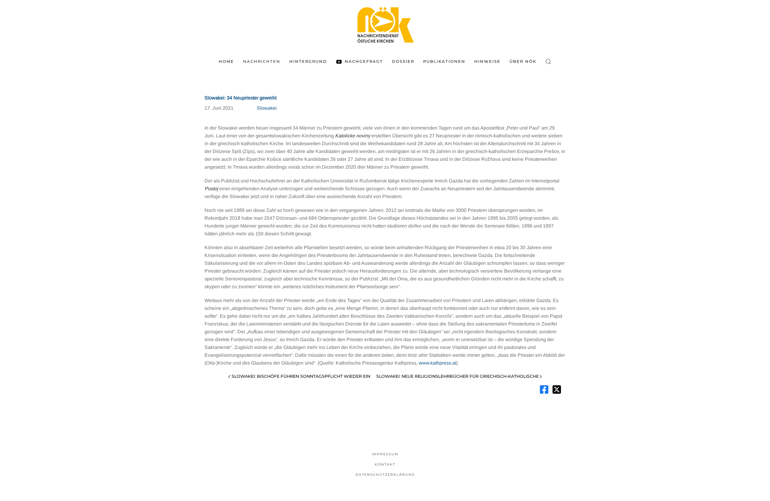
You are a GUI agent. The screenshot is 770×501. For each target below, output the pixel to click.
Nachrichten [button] (261, 61)
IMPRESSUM (385, 454)
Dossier (403, 61)
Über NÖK (523, 61)
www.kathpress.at (437, 362)
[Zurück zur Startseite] (385, 25)
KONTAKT (385, 464)
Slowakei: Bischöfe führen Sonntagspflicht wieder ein (301, 376)
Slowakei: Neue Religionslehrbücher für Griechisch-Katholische (457, 376)
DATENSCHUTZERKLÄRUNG (385, 474)
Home (226, 61)
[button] (548, 62)
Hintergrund (308, 61)
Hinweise (487, 61)
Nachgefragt (364, 61)
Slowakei (267, 108)
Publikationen (444, 61)
